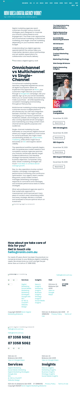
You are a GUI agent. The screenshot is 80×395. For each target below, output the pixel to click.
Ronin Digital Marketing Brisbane (19, 313)
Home (77, 5)
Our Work (61, 3)
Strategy (51, 3)
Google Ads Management (58, 48)
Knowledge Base (20, 17)
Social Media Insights (40, 302)
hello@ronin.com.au (22, 252)
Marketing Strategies (25, 293)
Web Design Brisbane (61, 63)
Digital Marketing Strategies (18, 372)
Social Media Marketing (26, 289)
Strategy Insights (38, 297)
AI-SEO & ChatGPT (24, 302)
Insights (70, 3)
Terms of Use (63, 384)
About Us (73, 5)
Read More (59, 123)
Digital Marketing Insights (60, 68)
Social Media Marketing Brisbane (61, 39)
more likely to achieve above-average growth (26, 165)
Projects (66, 3)
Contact (76, 3)
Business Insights (38, 293)
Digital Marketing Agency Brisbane (60, 33)
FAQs (13, 17)
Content (46, 3)
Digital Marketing (25, 3)
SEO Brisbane (58, 44)
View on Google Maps (51, 292)
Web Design (56, 3)
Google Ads (41, 3)
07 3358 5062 (65, 285)
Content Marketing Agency (60, 54)
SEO (34, 3)
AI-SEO (37, 3)
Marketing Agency (31, 17)
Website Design (24, 306)
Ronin (37, 89)
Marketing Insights (39, 289)
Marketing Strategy (61, 59)
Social (31, 3)
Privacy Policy (56, 314)
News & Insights (38, 285)
